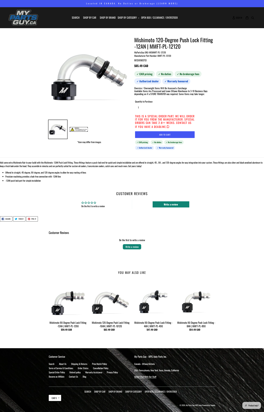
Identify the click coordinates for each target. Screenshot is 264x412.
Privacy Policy (112, 372)
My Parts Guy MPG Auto (194, 405)
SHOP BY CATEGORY (133, 391)
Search (51, 363)
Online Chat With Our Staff (145, 376)
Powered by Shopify (208, 405)
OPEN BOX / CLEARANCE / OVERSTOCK (161, 391)
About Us (62, 363)
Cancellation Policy (100, 368)
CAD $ (54, 398)
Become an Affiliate (56, 376)
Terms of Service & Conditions (61, 368)
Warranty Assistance (93, 372)
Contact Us (73, 376)
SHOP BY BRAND (115, 391)
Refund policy (75, 372)
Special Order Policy (57, 372)
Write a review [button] (171, 204)
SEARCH (87, 391)
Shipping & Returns (79, 363)
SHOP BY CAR (99, 391)
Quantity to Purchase (143, 101)
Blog (84, 376)
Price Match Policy (99, 363)
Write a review (132, 247)
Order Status (83, 368)
